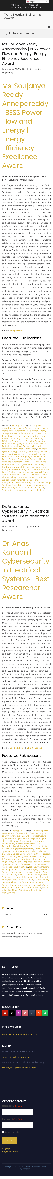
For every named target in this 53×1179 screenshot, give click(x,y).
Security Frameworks (32, 885)
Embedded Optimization (24, 448)
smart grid (15, 887)
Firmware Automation (12, 461)
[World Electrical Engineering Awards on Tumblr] (32, 1013)
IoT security (34, 866)
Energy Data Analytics (28, 856)
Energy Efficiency (42, 451)
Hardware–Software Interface (16, 467)
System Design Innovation (14, 490)
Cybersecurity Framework (32, 841)
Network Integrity (30, 869)
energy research (29, 454)
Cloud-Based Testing (12, 436)
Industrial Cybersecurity (22, 864)
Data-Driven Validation (31, 438)
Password (12, 1119)
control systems (17, 835)
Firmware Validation (11, 464)
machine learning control (30, 472)
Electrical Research (41, 853)
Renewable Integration (26, 482)
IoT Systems (32, 469)
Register (6, 1148)
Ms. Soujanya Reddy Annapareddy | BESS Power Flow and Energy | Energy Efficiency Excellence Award (26, 54)
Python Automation (19, 479)
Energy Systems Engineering (15, 459)
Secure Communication (33, 882)
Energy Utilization (38, 459)
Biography (17, 425)
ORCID (30, 747)
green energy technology (34, 464)
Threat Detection (20, 890)
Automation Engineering (24, 428)
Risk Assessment (25, 879)
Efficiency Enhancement (13, 441)
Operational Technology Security (26, 872)
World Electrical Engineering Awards (22, 16)
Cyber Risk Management (28, 838)
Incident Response (23, 861)
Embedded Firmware (39, 443)
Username (12, 1105)
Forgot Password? (10, 1151)
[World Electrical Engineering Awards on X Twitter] (12, 1013)
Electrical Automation (36, 441)
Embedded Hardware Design (15, 446)
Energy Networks (24, 859)
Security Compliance (11, 885)
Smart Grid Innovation (30, 887)
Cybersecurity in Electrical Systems (18, 843)
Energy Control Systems (22, 451)
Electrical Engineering (21, 853)
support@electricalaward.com (16, 1057)
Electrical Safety (9, 856)
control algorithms (31, 436)
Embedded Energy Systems (15, 443)
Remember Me (12, 1132)
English (32, 2)
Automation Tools (23, 430)
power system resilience (28, 874)
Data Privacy (19, 846)
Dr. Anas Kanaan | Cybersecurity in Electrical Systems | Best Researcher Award (25, 513)
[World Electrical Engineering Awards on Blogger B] (39, 1013)
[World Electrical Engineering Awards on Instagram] (18, 1013)
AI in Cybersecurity (20, 833)
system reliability (36, 490)
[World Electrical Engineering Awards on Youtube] (5, 1013)
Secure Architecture (11, 882)
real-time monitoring (29, 877)
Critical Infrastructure (35, 835)
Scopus (38, 747)
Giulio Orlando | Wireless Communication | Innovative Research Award (23, 935)
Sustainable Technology (33, 487)
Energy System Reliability (33, 456)
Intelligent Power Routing (14, 469)
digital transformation (23, 848)
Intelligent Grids (20, 866)
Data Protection (33, 846)
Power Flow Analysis (31, 474)
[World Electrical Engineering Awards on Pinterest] (25, 1013)
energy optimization (11, 454)
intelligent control (39, 467)
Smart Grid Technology (22, 485)
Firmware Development (35, 461)
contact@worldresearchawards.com (19, 1067)
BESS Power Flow (39, 433)
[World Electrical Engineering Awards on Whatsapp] (45, 1013)
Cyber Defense (9, 838)
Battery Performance (20, 433)
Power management (26, 477)
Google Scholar (17, 330)
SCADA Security (41, 879)
